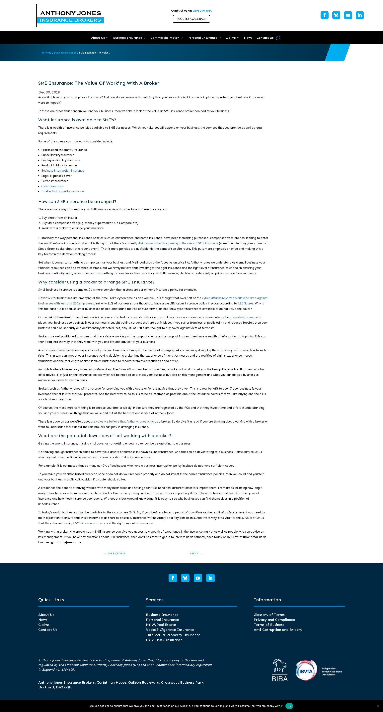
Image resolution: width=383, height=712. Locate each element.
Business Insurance (127, 38)
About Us (98, 38)
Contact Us (265, 38)
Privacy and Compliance (274, 620)
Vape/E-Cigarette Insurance (170, 629)
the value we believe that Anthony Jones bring (122, 421)
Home (48, 52)
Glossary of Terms (269, 615)
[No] (378, 706)
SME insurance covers (90, 523)
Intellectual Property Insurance (173, 635)
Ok (289, 705)
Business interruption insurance (62, 170)
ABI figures (245, 303)
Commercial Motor (164, 38)
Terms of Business (269, 625)
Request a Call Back (191, 19)
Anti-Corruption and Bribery (278, 629)
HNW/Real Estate (161, 625)
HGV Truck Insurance (164, 640)
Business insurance (65, 52)
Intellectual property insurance (62, 191)
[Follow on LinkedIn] (360, 15)
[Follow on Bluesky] (336, 15)
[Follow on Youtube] (348, 15)
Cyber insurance (52, 186)
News (248, 38)
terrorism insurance (244, 317)
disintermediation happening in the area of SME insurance (178, 243)
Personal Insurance (202, 38)
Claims (231, 38)
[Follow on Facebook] (325, 15)
